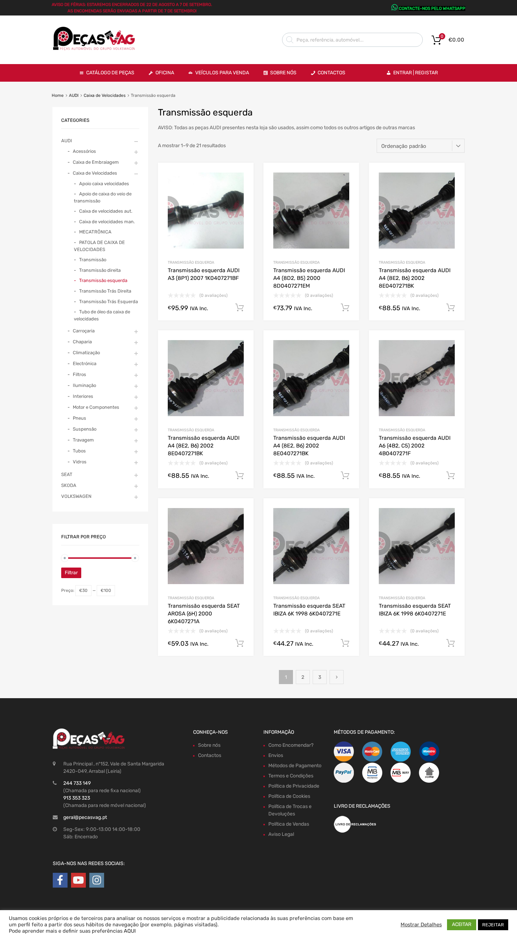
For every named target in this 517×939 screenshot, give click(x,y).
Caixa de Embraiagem (96, 162)
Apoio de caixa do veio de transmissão (103, 197)
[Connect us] (60, 880)
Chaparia (82, 341)
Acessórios (84, 151)
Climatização (86, 352)
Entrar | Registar (415, 73)
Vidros (80, 461)
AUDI (73, 95)
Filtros (79, 374)
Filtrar (71, 573)
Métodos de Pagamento (294, 766)
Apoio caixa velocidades (104, 183)
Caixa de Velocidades (105, 95)
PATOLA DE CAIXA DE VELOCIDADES (99, 246)
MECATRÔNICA (95, 231)
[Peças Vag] (97, 49)
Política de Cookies (289, 796)
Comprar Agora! (239, 307)
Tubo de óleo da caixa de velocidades (102, 315)
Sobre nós (209, 745)
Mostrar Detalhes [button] (421, 924)
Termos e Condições (290, 776)
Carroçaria (84, 330)
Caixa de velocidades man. (107, 221)
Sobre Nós (283, 73)
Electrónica (84, 363)
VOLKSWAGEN (76, 496)
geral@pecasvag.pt (85, 817)
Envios (275, 755)
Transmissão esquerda (191, 262)
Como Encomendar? (290, 745)
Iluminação (84, 385)
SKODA (68, 485)
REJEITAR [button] (493, 924)
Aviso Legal (281, 834)
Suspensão (84, 429)
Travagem (83, 440)
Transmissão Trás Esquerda (108, 301)
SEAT (66, 474)
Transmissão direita (100, 270)
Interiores (83, 396)
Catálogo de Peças (110, 73)
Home (58, 95)
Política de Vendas (288, 824)
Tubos (79, 450)
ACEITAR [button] (461, 924)
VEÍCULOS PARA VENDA (222, 73)
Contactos (331, 73)
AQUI (130, 931)
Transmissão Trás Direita (105, 291)
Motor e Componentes (96, 407)
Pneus (79, 418)
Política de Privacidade (293, 786)
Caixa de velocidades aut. (105, 211)
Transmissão (92, 259)
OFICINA (164, 73)
